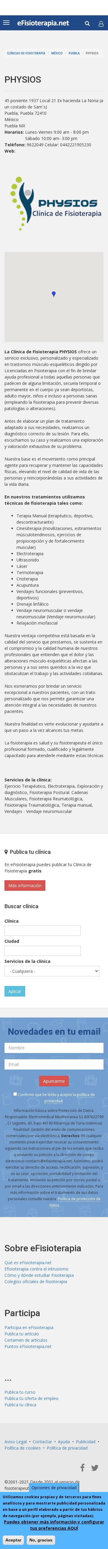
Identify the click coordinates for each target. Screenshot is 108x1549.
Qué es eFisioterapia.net (28, 1262)
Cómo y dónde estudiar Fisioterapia (39, 1275)
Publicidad (85, 1441)
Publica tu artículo (21, 1334)
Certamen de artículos (25, 1340)
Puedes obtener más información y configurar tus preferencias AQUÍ (54, 1525)
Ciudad (11, 941)
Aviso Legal (15, 1441)
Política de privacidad (67, 1448)
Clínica (11, 921)
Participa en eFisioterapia (28, 1327)
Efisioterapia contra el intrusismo (36, 1269)
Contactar (42, 1441)
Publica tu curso (19, 1392)
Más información (24, 885)
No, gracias (40, 1540)
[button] (101, 24)
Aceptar (13, 1540)
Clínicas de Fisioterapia (26, 53)
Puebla (74, 53)
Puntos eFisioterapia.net (28, 1346)
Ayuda (64, 1441)
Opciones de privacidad (54, 1487)
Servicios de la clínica (27, 961)
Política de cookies (22, 1448)
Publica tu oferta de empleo (31, 1398)
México (57, 53)
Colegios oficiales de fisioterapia (35, 1281)
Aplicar (14, 991)
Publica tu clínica (20, 1404)
